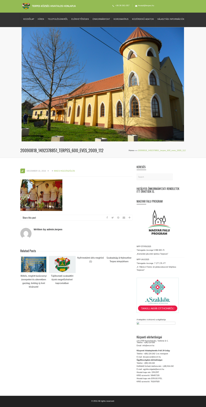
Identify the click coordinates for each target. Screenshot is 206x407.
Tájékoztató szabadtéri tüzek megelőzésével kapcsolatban (62, 279)
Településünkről (58, 19)
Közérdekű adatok (143, 19)
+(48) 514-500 (149, 342)
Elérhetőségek (80, 19)
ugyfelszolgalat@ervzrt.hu (153, 369)
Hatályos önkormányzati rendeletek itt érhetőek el (158, 190)
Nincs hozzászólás (64, 171)
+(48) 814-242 (168, 366)
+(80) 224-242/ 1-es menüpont (156, 354)
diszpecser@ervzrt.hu (151, 357)
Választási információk (170, 19)
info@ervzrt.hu (148, 345)
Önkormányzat (101, 19)
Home (131, 150)
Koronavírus (121, 19)
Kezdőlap (28, 19)
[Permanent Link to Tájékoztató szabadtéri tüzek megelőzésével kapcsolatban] (62, 272)
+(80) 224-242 (149, 363)
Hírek (41, 19)
